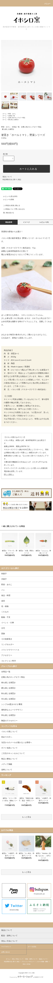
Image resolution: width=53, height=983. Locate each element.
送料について (6, 770)
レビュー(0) (44, 222)
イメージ (26, 222)
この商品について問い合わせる (14, 209)
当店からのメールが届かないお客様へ (16, 742)
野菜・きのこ (12, 113)
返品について (7, 177)
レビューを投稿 (8, 199)
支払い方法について (17, 959)
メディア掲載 (6, 764)
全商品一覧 (11, 115)
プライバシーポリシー (27, 961)
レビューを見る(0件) (10, 196)
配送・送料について (31, 959)
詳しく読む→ (9, 474)
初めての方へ (6, 737)
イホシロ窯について (9, 731)
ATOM (28, 964)
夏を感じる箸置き (13, 119)
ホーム (4, 113)
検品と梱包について (9, 759)
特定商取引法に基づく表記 (12, 179)
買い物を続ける (8, 213)
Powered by (13, 977)
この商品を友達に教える (11, 205)
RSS (24, 964)
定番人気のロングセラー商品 (16, 117)
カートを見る (32, 946)
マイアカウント (6, 946)
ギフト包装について (9, 748)
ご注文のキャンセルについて (13, 753)
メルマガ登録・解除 (42, 961)
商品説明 (8, 222)
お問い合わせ (5, 952)
